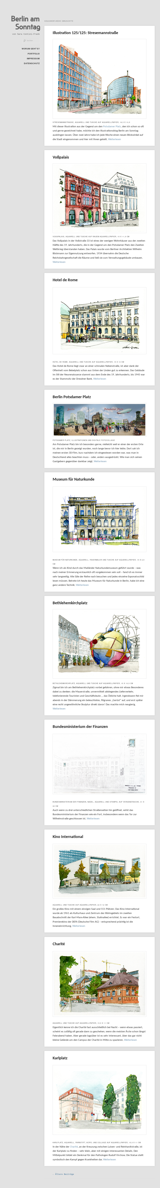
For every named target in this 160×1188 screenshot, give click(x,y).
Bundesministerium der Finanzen (80, 727)
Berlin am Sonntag (25, 22)
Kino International (68, 837)
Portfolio (34, 53)
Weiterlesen (114, 139)
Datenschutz (32, 63)
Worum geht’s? (31, 48)
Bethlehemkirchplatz (70, 603)
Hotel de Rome (65, 280)
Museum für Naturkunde (73, 479)
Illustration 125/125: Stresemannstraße (85, 33)
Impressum (33, 58)
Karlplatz (60, 1058)
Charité (59, 944)
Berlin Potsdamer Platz (72, 397)
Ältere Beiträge (63, 1174)
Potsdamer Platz (112, 126)
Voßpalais (61, 157)
